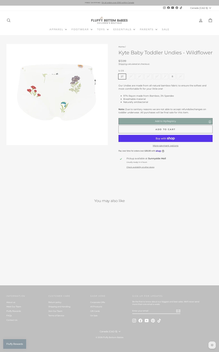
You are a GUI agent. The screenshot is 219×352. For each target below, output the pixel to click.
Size (121, 71)
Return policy (54, 302)
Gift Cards (95, 311)
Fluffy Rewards (13, 311)
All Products (96, 306)
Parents (147, 29)
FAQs (9, 315)
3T (131, 76)
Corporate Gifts (97, 302)
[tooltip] (210, 122)
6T (157, 76)
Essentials (123, 29)
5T (148, 76)
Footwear (81, 29)
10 (180, 76)
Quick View (30, 256)
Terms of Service (56, 315)
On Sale (93, 315)
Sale (165, 29)
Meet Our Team (13, 306)
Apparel (57, 29)
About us (10, 302)
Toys (101, 29)
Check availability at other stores (140, 167)
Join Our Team (55, 311)
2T (122, 76)
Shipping (122, 64)
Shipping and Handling (59, 306)
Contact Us (11, 320)
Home (121, 47)
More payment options (165, 145)
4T (139, 76)
